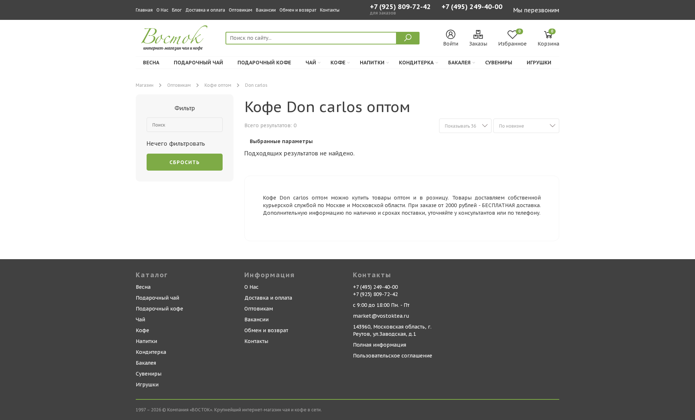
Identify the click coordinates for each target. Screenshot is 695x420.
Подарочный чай (198, 62)
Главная (144, 10)
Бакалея (459, 62)
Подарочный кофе (264, 62)
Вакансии (266, 10)
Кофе (337, 62)
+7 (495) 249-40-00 (472, 7)
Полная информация (379, 345)
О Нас (162, 10)
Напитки (372, 62)
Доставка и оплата (205, 10)
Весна (151, 62)
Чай (311, 62)
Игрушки (539, 62)
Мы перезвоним (536, 10)
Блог (177, 10)
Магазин (144, 85)
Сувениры (498, 62)
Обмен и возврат (297, 10)
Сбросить (184, 162)
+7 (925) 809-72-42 (400, 7)
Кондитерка (416, 62)
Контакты (330, 10)
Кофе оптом (218, 85)
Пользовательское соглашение (392, 355)
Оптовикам (240, 10)
